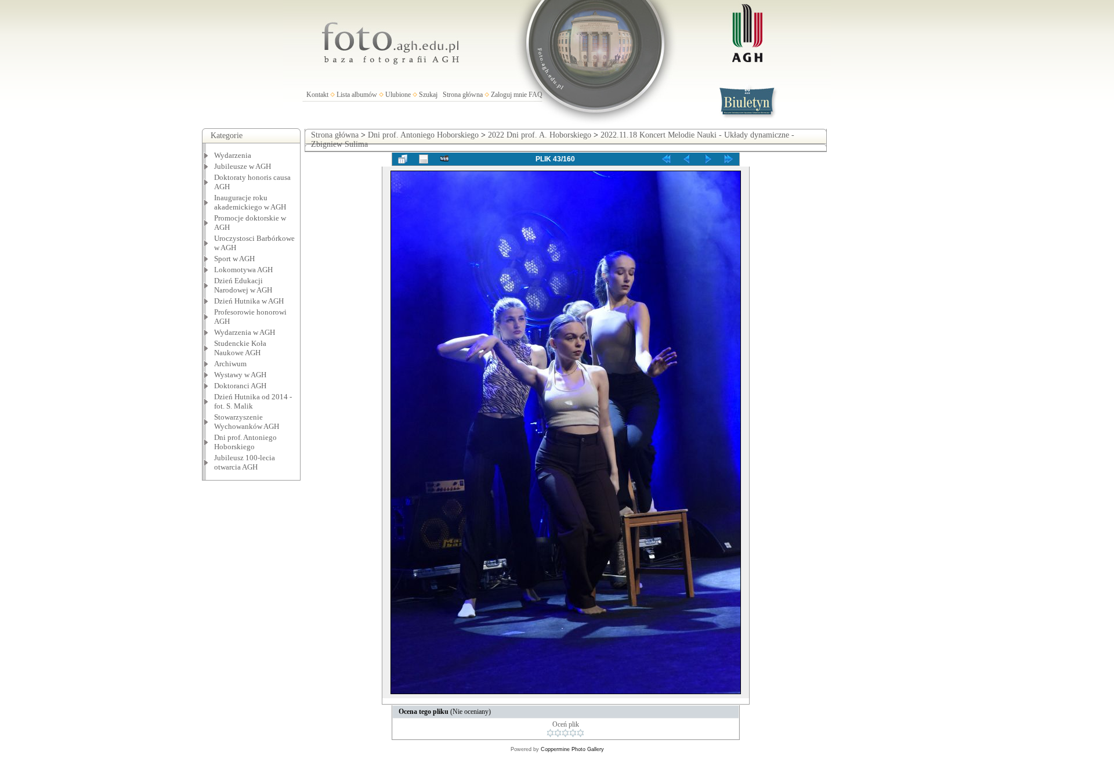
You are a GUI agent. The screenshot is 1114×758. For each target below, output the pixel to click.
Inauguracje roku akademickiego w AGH (250, 202)
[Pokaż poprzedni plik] (687, 159)
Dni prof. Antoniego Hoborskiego (423, 135)
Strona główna (463, 95)
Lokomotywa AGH (243, 269)
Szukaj (428, 95)
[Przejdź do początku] (666, 159)
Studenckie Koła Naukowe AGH (240, 348)
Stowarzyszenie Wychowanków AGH (246, 422)
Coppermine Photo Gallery (572, 749)
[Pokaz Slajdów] (444, 159)
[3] (565, 733)
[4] (573, 733)
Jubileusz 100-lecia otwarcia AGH (244, 462)
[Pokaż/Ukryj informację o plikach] (423, 159)
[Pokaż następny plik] (707, 159)
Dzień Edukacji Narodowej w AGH (243, 285)
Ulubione (398, 95)
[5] (580, 733)
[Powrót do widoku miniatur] (402, 159)
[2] (558, 733)
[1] (550, 733)
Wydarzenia (232, 155)
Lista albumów (357, 95)
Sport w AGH (234, 258)
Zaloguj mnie (509, 95)
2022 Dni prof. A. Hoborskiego (539, 135)
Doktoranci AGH (240, 385)
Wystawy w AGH (240, 374)
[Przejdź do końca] (728, 159)
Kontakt (317, 95)
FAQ (535, 95)
